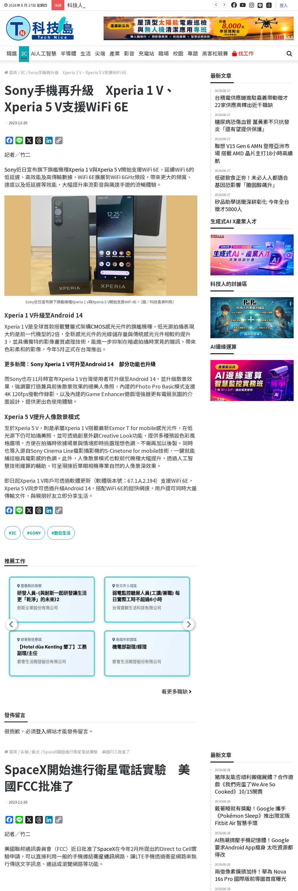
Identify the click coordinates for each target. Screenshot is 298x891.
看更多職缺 (175, 691)
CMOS (98, 326)
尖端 (100, 53)
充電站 (146, 53)
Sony (10, 169)
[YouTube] (242, 5)
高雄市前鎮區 (126, 639)
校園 (178, 53)
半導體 (68, 53)
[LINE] (260, 5)
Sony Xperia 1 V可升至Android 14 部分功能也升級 (93, 364)
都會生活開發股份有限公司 (41, 661)
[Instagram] (251, 5)
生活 (85, 53)
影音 (129, 53)
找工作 (245, 53)
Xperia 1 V (80, 169)
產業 (114, 53)
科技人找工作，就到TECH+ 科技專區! (111, 5)
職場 (163, 53)
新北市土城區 (126, 586)
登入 (284, 5)
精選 (11, 53)
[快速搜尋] (289, 53)
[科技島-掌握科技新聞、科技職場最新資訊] (39, 28)
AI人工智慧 (43, 53)
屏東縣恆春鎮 (31, 639)
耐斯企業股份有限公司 (37, 607)
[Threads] (269, 5)
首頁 (12, 72)
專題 (192, 53)
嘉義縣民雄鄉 (31, 586)
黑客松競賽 (215, 53)
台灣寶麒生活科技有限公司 (136, 607)
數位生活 (62, 533)
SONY (35, 533)
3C (24, 53)
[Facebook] (234, 5)
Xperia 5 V (109, 169)
